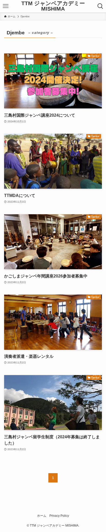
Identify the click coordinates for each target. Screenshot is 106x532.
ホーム (41, 516)
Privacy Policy (59, 516)
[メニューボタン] (5, 6)
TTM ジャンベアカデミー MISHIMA (53, 6)
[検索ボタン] (100, 6)
